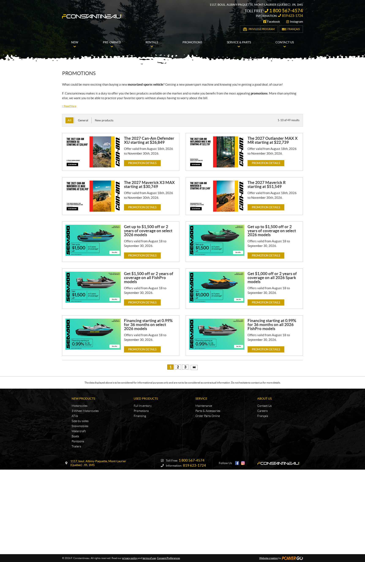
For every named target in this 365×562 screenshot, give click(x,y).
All (69, 120)
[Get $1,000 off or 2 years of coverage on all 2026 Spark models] (216, 287)
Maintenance (203, 405)
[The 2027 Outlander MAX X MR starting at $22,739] (216, 151)
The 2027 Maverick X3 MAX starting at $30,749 (149, 184)
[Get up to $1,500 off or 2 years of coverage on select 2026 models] (93, 240)
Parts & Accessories (207, 411)
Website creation (268, 558)
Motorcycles (79, 405)
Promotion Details (142, 163)
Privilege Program (262, 29)
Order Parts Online (207, 416)
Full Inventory (143, 405)
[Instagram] (243, 463)
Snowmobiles (80, 426)
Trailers (76, 446)
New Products (83, 398)
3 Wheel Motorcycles (85, 411)
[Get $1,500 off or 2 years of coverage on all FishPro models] (93, 287)
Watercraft (79, 431)
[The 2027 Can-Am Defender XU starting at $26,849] (93, 151)
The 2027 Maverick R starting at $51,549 (267, 184)
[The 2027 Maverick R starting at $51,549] (216, 196)
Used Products (146, 398)
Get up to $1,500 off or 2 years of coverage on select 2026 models (148, 230)
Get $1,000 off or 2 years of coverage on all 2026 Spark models (272, 277)
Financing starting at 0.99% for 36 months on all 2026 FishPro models (272, 324)
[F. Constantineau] (92, 16)
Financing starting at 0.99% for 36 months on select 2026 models (148, 324)
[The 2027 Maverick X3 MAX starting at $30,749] (93, 196)
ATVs (75, 416)
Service (201, 398)
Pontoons (78, 441)
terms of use (149, 558)
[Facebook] (237, 463)
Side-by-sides (80, 421)
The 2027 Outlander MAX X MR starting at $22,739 (273, 140)
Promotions (141, 411)
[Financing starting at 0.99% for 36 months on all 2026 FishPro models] (216, 334)
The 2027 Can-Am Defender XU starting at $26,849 (149, 140)
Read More (69, 106)
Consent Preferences (168, 558)
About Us (264, 398)
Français (293, 29)
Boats (75, 436)
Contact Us (264, 405)
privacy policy (130, 558)
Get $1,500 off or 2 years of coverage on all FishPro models (148, 277)
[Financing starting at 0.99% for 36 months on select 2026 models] (93, 334)
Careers (262, 411)
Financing (140, 416)
